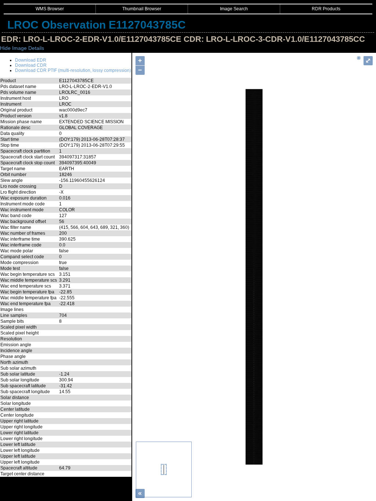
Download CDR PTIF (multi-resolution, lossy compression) (73, 70)
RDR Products (326, 8)
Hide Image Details (22, 48)
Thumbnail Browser (141, 8)
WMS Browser (50, 8)
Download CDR (31, 65)
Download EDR (30, 60)
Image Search (234, 8)
